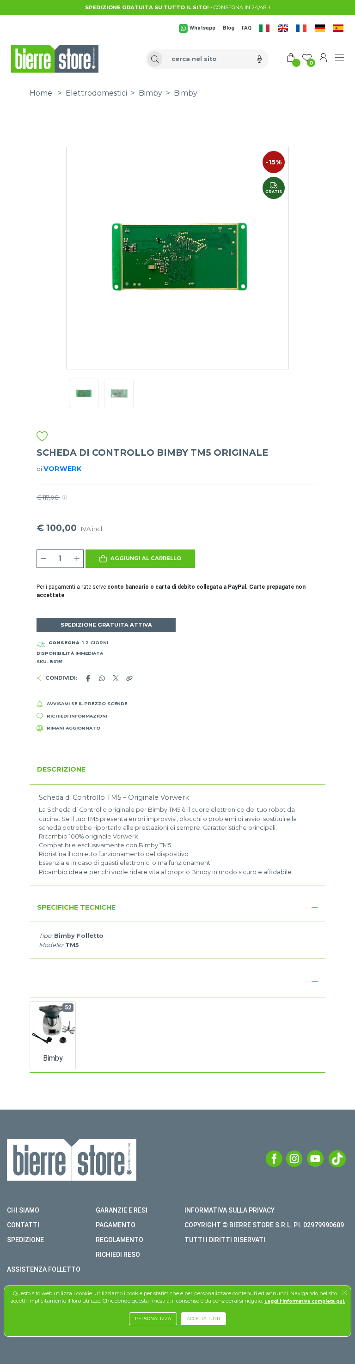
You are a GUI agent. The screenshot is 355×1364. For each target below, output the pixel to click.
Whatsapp (202, 28)
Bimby (150, 93)
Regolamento (119, 1239)
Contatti (23, 1225)
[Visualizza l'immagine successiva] (83, 258)
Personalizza (153, 1318)
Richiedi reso (118, 1254)
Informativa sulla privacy (229, 1210)
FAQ (246, 28)
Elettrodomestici (96, 93)
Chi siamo (23, 1210)
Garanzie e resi (121, 1210)
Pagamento (115, 1225)
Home (41, 93)
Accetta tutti (203, 1318)
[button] (141, 558)
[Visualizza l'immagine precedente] (271, 258)
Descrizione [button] (61, 769)
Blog (228, 28)
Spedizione (25, 1239)
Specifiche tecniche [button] (76, 907)
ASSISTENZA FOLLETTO (43, 1269)
